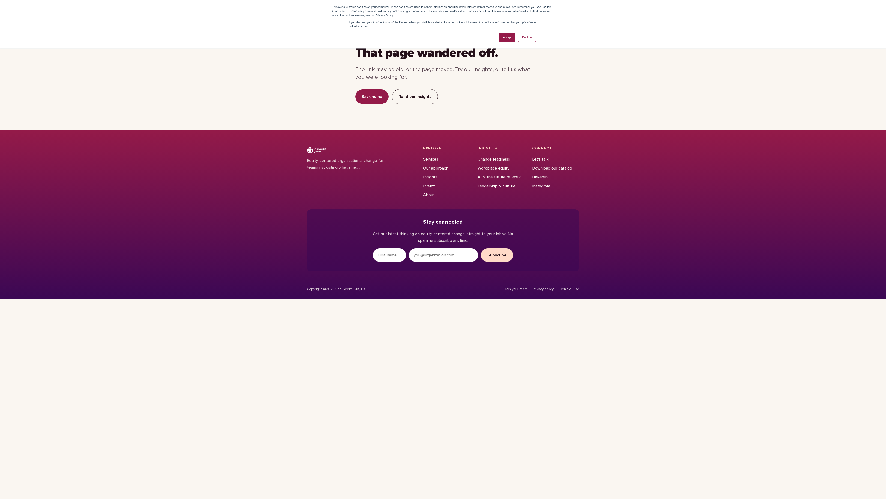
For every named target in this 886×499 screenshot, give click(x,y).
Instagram (541, 186)
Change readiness (494, 159)
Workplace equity (493, 168)
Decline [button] (527, 37)
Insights (430, 177)
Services (430, 159)
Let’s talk (540, 159)
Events (429, 186)
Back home (372, 96)
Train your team (515, 289)
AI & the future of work (499, 177)
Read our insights (414, 96)
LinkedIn (540, 177)
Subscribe (497, 255)
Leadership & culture (496, 186)
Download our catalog (552, 168)
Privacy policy (543, 289)
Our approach (435, 168)
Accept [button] (507, 37)
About (429, 194)
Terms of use (569, 289)
